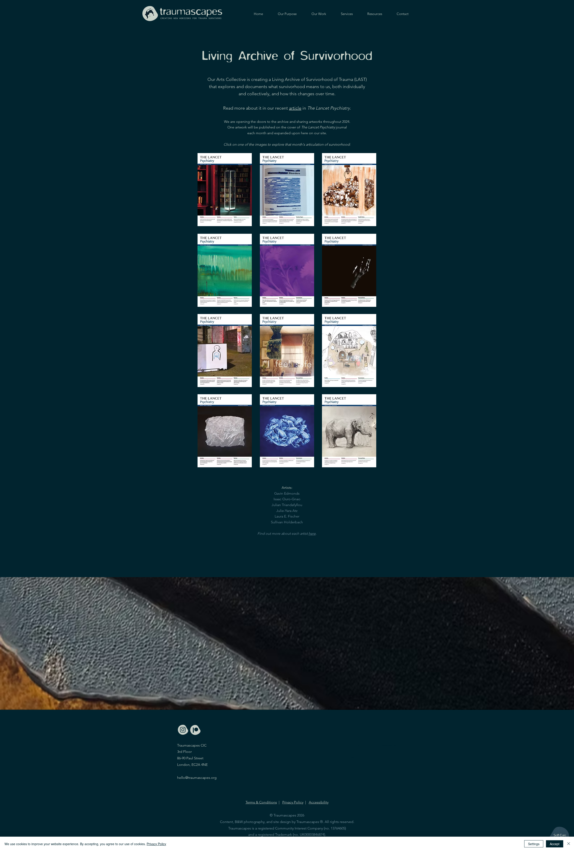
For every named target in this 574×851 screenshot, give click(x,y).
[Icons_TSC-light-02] (195, 730)
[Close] (568, 843)
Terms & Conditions (261, 802)
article (295, 108)
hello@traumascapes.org (197, 777)
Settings (533, 844)
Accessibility (318, 802)
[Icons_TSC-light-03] (183, 730)
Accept (554, 844)
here (312, 533)
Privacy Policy (292, 802)
